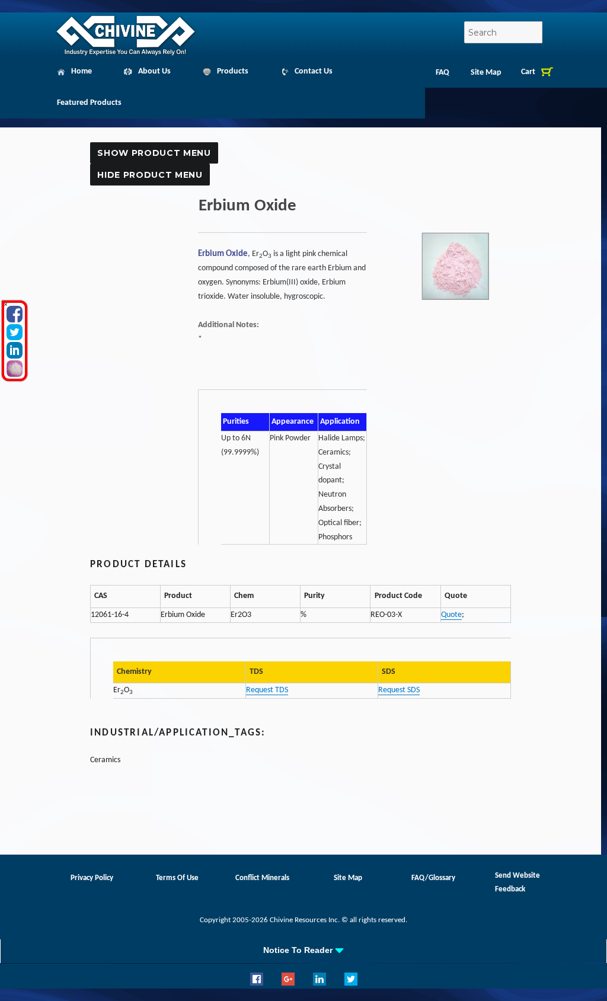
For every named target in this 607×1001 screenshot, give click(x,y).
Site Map (486, 72)
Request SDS (399, 690)
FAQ (442, 72)
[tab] (303, 950)
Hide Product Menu (149, 175)
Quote (451, 614)
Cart (528, 72)
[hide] (5, 304)
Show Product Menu (153, 153)
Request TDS (267, 690)
